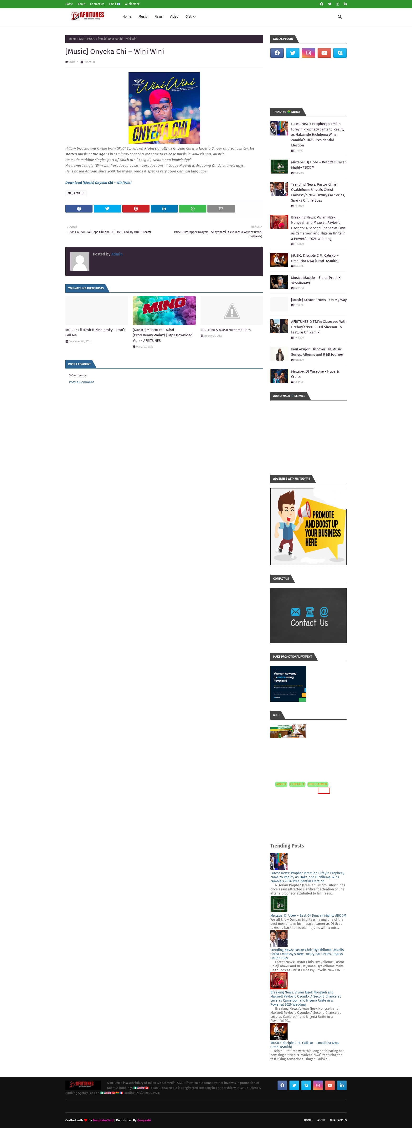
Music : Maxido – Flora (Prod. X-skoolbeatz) (316, 280)
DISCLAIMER (317, 784)
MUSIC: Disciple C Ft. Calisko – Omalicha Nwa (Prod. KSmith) (315, 258)
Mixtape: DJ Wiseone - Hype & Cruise (315, 374)
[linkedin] (342, 1085)
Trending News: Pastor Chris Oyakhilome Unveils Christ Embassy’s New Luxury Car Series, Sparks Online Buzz (318, 192)
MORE (323, 790)
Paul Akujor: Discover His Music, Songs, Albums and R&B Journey (317, 352)
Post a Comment (81, 382)
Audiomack (132, 4)
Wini (120, 183)
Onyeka (101, 183)
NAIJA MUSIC (87, 39)
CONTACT (297, 784)
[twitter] (330, 4)
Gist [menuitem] (188, 17)
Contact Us (97, 4)
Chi (110, 183)
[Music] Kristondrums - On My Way (319, 300)
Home (69, 4)
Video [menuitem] (174, 17)
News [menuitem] (158, 17)
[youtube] (324, 53)
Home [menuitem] (127, 17)
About (81, 4)
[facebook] (321, 4)
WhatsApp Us (338, 1120)
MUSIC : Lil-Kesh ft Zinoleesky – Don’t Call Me (95, 333)
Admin (73, 62)
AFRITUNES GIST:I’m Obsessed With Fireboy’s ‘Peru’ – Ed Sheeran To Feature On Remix (318, 326)
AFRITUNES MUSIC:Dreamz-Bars (226, 330)
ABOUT (281, 784)
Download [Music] (80, 183)
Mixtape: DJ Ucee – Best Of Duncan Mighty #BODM (319, 165)
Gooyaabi (144, 1120)
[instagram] (337, 4)
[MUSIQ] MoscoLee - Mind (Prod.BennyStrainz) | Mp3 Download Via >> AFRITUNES (162, 335)
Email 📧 (114, 4)
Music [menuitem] (143, 17)
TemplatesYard (103, 1120)
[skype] (345, 4)
